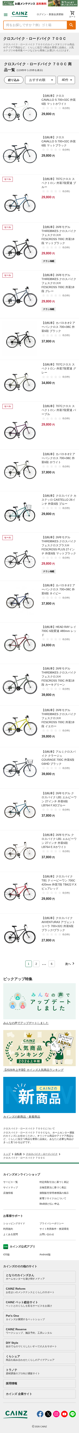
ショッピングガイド (14, 1223)
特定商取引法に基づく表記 (54, 1182)
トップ (7, 1154)
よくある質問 (10, 1234)
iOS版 (6, 1254)
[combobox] (40, 80)
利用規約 (8, 1228)
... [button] (44, 963)
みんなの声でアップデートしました (26, 1023)
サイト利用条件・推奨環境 (54, 1228)
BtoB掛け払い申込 (49, 1203)
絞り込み (13, 80)
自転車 (18, 1154)
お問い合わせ (47, 1234)
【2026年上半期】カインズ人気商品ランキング (33, 1069)
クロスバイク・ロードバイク (42, 1154)
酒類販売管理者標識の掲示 (54, 1193)
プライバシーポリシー (52, 1223)
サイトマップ (10, 1187)
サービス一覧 (10, 1182)
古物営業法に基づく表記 (53, 1187)
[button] (71, 25)
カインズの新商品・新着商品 (21, 1116)
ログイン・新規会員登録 (50, 14)
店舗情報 (8, 1193)
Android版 (45, 1254)
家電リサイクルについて (53, 1198)
